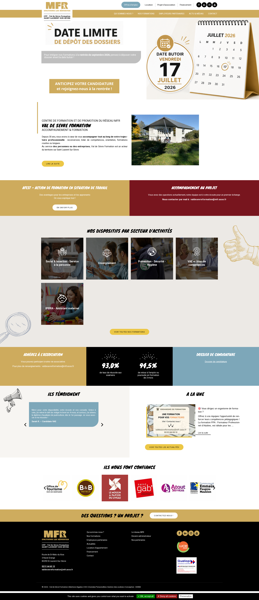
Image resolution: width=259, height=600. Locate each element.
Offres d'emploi (131, 5)
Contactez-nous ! (163, 515)
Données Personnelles (97, 587)
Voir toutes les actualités (164, 447)
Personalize (186, 596)
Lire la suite (53, 164)
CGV (85, 587)
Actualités (91, 544)
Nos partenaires (138, 540)
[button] (102, 424)
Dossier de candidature (216, 361)
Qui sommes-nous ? (95, 532)
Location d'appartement (97, 548)
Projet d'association (166, 5)
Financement (185, 5)
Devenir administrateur (141, 536)
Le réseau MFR (138, 532)
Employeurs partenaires (97, 540)
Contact (90, 556)
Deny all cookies (167, 596)
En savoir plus (65, 207)
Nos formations (93, 536)
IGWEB (138, 587)
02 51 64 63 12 (48, 566)
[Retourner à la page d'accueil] (57, 20)
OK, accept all (147, 596)
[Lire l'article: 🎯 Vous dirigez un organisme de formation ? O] (171, 420)
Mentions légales (75, 587)
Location (149, 5)
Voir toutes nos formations (129, 332)
